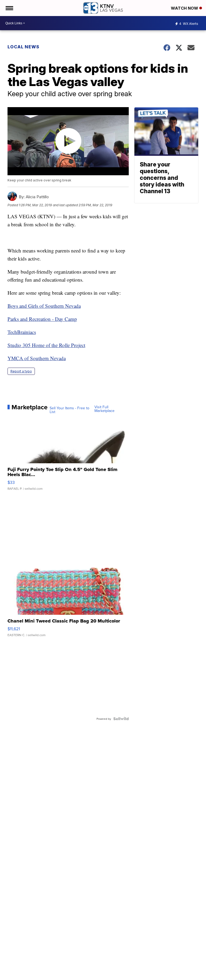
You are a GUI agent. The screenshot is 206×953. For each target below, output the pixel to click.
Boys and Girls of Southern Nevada (44, 305)
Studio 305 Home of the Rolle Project (46, 345)
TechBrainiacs (22, 332)
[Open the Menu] (9, 8)
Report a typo (21, 371)
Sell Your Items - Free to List (69, 410)
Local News (23, 46)
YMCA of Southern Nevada (37, 358)
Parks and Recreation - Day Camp (42, 319)
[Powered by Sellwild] (121, 719)
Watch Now (185, 8)
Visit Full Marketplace (104, 409)
